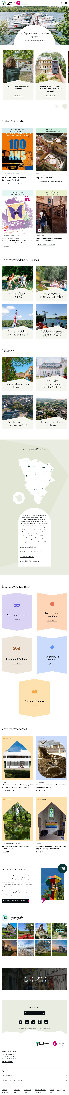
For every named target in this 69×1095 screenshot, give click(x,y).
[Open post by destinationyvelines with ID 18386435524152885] (9, 948)
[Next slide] (64, 106)
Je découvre (16, 620)
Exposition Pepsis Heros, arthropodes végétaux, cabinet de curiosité (17, 242)
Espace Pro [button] (5, 1071)
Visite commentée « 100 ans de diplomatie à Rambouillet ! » (14, 179)
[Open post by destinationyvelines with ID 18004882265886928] (43, 931)
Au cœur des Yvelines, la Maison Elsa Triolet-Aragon (16, 847)
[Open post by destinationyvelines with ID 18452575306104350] (59, 948)
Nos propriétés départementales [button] (13, 1080)
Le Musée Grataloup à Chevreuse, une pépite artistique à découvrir (51, 847)
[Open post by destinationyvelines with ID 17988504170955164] (26, 948)
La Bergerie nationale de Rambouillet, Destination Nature (51, 786)
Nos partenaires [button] (7, 1076)
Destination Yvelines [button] (9, 1051)
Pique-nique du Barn (44, 178)
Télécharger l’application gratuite (14, 901)
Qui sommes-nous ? (7, 1061)
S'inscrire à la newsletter (33, 1013)
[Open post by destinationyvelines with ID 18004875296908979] (26, 931)
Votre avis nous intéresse (9, 1065)
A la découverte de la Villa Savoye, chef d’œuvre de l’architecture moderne (17, 786)
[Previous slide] (56, 106)
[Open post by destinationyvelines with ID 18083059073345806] (9, 931)
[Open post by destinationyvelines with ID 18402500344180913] (43, 948)
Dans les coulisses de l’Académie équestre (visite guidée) (49, 239)
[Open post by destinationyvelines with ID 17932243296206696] (59, 931)
